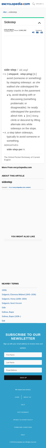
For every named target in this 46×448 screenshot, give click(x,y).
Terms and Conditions (23, 427)
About (20, 187)
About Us (27, 397)
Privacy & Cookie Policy (23, 419)
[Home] (16, 3)
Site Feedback (23, 412)
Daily (23, 435)
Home (17, 397)
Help (23, 404)
